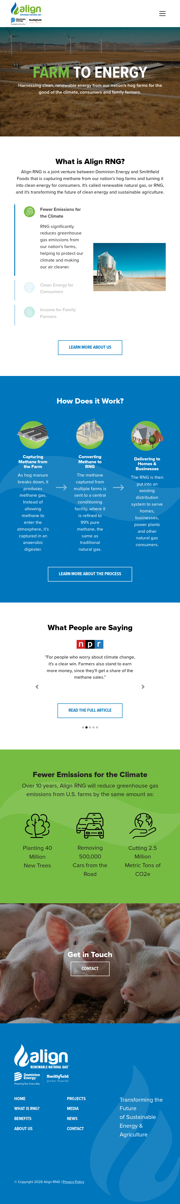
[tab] (50, 240)
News (72, 1119)
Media (73, 1109)
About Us (23, 1129)
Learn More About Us (90, 347)
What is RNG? (27, 1109)
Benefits (22, 1119)
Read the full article (90, 710)
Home (19, 1099)
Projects (76, 1099)
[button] (36, 687)
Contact (90, 969)
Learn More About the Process (90, 574)
